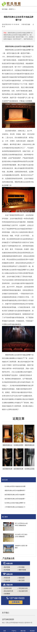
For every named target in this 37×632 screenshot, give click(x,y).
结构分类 (9, 574)
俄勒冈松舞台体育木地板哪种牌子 (15, 490)
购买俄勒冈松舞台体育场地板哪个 (15, 499)
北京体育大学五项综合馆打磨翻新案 (21, 535)
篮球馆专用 (7, 588)
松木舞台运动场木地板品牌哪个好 (15, 503)
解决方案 (23, 630)
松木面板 (6, 570)
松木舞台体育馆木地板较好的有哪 (15, 486)
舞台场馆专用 (8, 591)
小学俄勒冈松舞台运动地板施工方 (15, 507)
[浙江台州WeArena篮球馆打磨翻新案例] (8, 526)
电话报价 (32, 630)
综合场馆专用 (22, 591)
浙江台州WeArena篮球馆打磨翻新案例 (21, 524)
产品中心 (14, 630)
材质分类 (9, 563)
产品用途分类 (8, 558)
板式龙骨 (21, 580)
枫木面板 (6, 567)
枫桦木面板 (21, 570)
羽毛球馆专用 (22, 588)
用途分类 (9, 585)
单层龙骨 (6, 578)
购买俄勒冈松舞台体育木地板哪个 (15, 494)
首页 (4, 630)
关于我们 (5, 612)
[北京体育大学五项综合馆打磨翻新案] (8, 537)
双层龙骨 (21, 578)
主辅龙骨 (6, 580)
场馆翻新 (6, 593)
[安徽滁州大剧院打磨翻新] (8, 549)
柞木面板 (21, 567)
